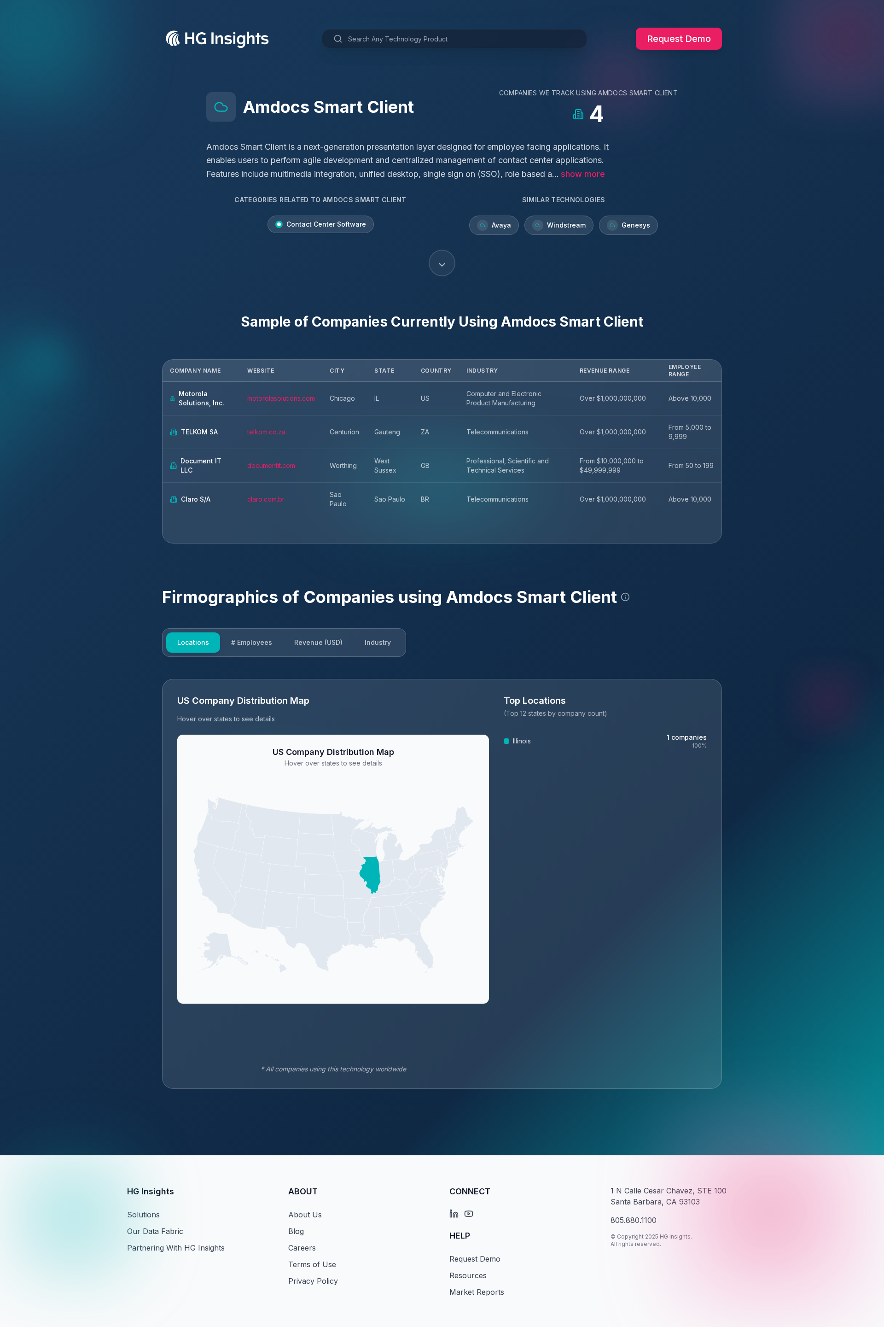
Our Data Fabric (155, 1231)
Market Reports (476, 1292)
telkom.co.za (266, 432)
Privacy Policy (313, 1281)
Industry (378, 642)
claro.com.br (266, 499)
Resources (468, 1275)
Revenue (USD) (318, 642)
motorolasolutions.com (281, 398)
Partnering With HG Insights (176, 1247)
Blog (296, 1231)
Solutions (143, 1214)
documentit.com (271, 465)
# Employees (251, 642)
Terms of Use (312, 1264)
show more (583, 174)
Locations (193, 642)
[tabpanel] (442, 884)
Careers (302, 1247)
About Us (305, 1214)
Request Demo (679, 38)
